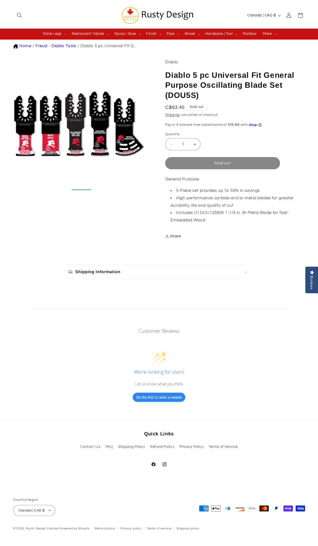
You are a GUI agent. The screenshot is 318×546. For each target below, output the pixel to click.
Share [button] (175, 236)
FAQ (109, 447)
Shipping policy (188, 528)
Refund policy (105, 528)
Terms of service (159, 528)
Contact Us (90, 447)
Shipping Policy (131, 447)
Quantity (172, 134)
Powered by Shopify (74, 528)
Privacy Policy (191, 447)
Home (25, 46)
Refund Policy (162, 447)
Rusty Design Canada (42, 528)
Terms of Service (223, 447)
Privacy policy (130, 528)
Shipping (172, 115)
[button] (19, 15)
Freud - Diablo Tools (56, 46)
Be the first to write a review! (159, 397)
